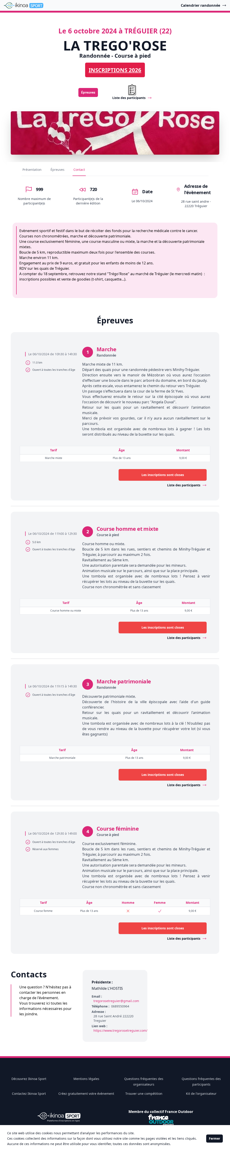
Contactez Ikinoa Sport (29, 1093)
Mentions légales (86, 1079)
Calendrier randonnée (200, 5)
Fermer (214, 1138)
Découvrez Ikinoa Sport (28, 1079)
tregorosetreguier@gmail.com (116, 1001)
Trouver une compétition (143, 1093)
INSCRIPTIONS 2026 (115, 70)
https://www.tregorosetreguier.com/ (120, 1030)
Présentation (32, 169)
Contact (79, 169)
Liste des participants (183, 485)
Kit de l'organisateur (201, 1093)
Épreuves (88, 92)
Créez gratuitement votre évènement (86, 1093)
